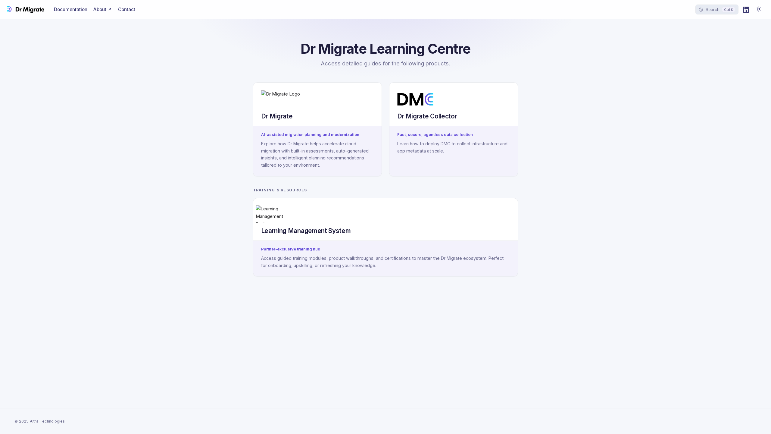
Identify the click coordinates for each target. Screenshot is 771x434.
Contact (126, 9)
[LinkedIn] (746, 10)
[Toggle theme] (759, 10)
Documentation (70, 9)
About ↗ (102, 9)
